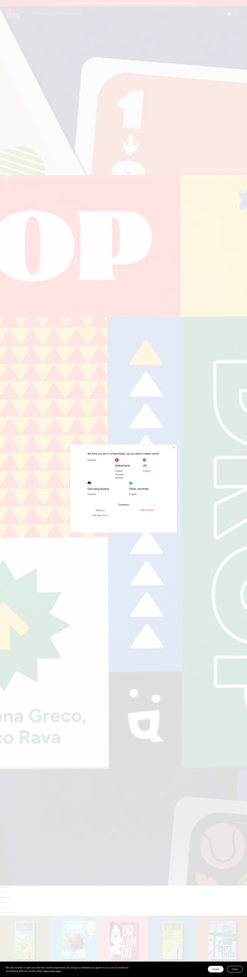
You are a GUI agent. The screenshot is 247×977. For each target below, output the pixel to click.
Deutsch (119, 477)
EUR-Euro (100, 510)
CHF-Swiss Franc (100, 515)
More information (52, 971)
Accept (215, 969)
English (146, 470)
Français (119, 474)
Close (235, 969)
